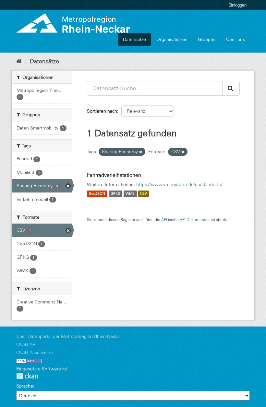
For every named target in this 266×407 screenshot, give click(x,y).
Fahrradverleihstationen (114, 175)
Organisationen (171, 39)
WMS (130, 193)
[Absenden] (231, 88)
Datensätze (134, 39)
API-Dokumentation (197, 219)
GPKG (115, 193)
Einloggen (237, 4)
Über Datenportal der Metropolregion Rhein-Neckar (68, 336)
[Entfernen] (140, 152)
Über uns (235, 39)
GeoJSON (97, 193)
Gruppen (207, 39)
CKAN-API (26, 344)
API (164, 219)
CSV (143, 193)
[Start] (19, 61)
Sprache (24, 386)
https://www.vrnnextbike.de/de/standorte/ (179, 184)
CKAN (27, 376)
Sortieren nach (102, 111)
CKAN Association (34, 352)
